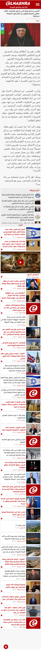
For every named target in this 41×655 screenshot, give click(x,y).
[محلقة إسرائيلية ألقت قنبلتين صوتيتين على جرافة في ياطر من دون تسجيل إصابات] (33, 308)
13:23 (18, 482)
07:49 (14, 361)
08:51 (15, 627)
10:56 (13, 601)
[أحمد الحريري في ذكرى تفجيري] (33, 478)
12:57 (14, 288)
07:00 (14, 347)
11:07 (14, 517)
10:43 (13, 589)
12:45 (16, 312)
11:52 (16, 444)
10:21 (14, 458)
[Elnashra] (18, 3)
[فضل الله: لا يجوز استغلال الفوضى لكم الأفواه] (33, 417)
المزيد (21, 224)
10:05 (14, 385)
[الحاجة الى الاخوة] (20, 262)
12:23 (15, 615)
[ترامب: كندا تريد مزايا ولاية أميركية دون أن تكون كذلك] (33, 514)
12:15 (18, 409)
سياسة (37, 21)
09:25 (14, 432)
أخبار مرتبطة (34, 190)
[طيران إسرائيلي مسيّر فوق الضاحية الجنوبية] (33, 441)
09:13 (13, 554)
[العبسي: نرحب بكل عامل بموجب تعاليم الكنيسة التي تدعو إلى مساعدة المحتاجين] (37, 201)
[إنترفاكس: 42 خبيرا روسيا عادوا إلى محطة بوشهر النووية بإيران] (33, 345)
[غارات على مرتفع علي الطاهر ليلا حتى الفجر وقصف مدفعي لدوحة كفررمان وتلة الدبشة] (33, 623)
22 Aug (15, 337)
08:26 (13, 566)
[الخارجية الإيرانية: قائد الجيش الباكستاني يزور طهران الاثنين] (33, 586)
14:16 (14, 506)
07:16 (14, 397)
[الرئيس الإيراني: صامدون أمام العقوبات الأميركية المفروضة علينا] (33, 429)
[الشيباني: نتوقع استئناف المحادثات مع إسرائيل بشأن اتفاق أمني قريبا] (33, 599)
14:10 (16, 528)
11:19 (14, 237)
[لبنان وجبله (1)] (33, 526)
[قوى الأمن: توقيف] (33, 611)
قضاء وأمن (22, 312)
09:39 (13, 541)
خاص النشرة (35, 277)
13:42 (18, 373)
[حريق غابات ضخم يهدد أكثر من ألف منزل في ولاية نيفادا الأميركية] (33, 538)
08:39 (18, 579)
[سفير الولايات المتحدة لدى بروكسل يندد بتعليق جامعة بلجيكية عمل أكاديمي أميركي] (33, 393)
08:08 (28, 277)
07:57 (14, 249)
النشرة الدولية (21, 237)
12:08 (18, 325)
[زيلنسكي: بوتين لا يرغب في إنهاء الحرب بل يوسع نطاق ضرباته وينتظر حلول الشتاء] (33, 284)
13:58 (14, 301)
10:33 (18, 420)
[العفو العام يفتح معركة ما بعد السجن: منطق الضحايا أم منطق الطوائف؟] (33, 466)
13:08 (16, 494)
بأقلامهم (22, 527)
